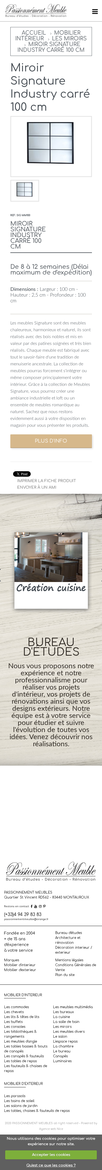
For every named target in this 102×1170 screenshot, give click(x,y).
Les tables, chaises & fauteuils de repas (37, 1111)
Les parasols (14, 1096)
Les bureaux (63, 1012)
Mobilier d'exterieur (20, 970)
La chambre (63, 1046)
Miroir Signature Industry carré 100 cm (51, 47)
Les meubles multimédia (73, 1007)
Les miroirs (69, 38)
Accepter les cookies (51, 1155)
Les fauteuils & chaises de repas (25, 1068)
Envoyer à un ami (36, 487)
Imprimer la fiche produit (46, 481)
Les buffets (13, 1022)
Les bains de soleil (19, 1101)
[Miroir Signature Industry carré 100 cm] (24, 191)
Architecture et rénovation (68, 940)
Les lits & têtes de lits (21, 1017)
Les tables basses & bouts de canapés (25, 1048)
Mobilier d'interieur (20, 965)
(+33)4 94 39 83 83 (22, 914)
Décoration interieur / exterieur (73, 950)
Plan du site (65, 975)
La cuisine (61, 1017)
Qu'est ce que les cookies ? (51, 1165)
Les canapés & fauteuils (24, 1056)
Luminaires (62, 1061)
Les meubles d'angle (20, 1041)
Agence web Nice (51, 1128)
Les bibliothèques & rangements (20, 1034)
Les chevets (14, 1012)
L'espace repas (65, 1041)
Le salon (60, 1036)
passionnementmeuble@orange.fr (26, 919)
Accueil (34, 33)
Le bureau (61, 1051)
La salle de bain (66, 1022)
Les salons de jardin (21, 1106)
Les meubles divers (69, 1032)
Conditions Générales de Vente (75, 967)
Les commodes (16, 1007)
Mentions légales (69, 960)
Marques (11, 960)
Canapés (60, 1056)
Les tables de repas (20, 1061)
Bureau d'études (68, 933)
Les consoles (14, 1027)
